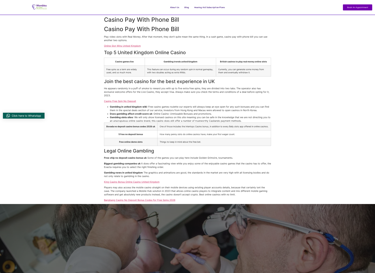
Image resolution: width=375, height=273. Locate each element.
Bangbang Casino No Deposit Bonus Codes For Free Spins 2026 (139, 200)
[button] (24, 116)
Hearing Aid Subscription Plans (209, 7)
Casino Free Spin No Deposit (120, 101)
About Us (174, 7)
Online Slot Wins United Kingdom (122, 45)
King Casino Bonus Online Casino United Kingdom (132, 181)
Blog (186, 7)
